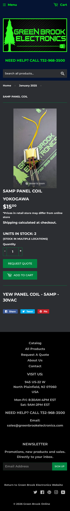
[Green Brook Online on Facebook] (42, 493)
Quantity (9, 244)
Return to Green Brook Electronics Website (33, 484)
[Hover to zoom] (35, 148)
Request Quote (20, 263)
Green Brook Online (36, 503)
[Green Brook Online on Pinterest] (49, 493)
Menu (12, 5)
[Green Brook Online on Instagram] (56, 493)
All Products (35, 349)
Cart (63, 5)
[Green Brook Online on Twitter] (35, 493)
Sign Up (60, 466)
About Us (35, 360)
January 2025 (28, 85)
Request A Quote (35, 355)
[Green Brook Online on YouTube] (63, 493)
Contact (35, 366)
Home (7, 85)
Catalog (35, 343)
